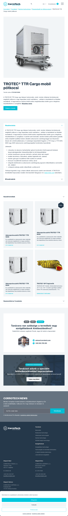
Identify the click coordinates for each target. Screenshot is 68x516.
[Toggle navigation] (62, 4)
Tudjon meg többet (34, 379)
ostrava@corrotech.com (42, 340)
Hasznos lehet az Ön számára (12, 301)
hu (44, 4)
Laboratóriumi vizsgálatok (42, 455)
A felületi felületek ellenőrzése (43, 452)
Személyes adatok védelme (38, 513)
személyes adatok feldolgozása (29, 415)
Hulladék (34, 505)
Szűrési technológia (40, 438)
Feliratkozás (57, 411)
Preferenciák (34, 510)
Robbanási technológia (41, 433)
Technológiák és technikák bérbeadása (45, 449)
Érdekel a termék (10, 108)
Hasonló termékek (9, 197)
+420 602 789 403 (41, 343)
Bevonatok (38, 430)
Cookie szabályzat (27, 513)
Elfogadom (34, 500)
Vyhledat (32, 4)
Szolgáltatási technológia (42, 447)
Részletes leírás (27, 103)
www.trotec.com (49, 173)
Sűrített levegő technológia (42, 440)
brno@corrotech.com (41, 476)
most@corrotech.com (9, 476)
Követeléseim (52, 4)
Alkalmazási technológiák (42, 435)
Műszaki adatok (10, 179)
